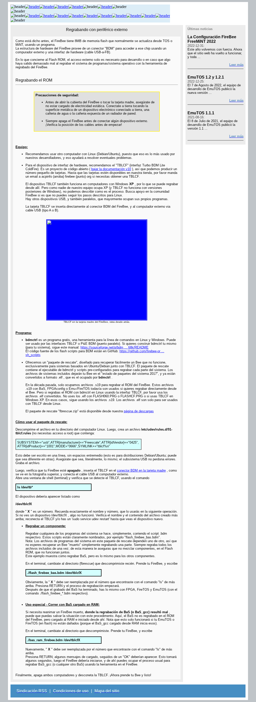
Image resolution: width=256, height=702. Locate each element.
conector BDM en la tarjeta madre (141, 470)
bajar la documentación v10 (111, 169)
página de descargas (139, 411)
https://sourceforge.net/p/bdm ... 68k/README (114, 347)
